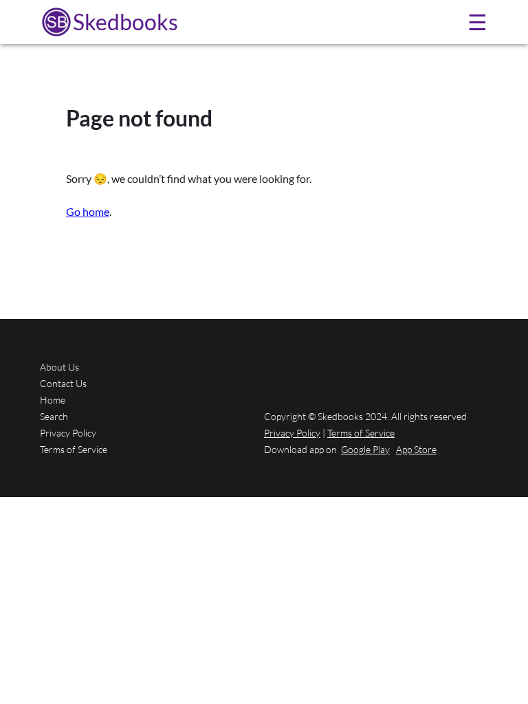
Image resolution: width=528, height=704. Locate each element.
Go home (87, 211)
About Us (59, 367)
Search (54, 416)
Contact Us (63, 383)
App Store (416, 449)
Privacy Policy (68, 433)
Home (52, 400)
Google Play (365, 449)
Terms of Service (73, 449)
